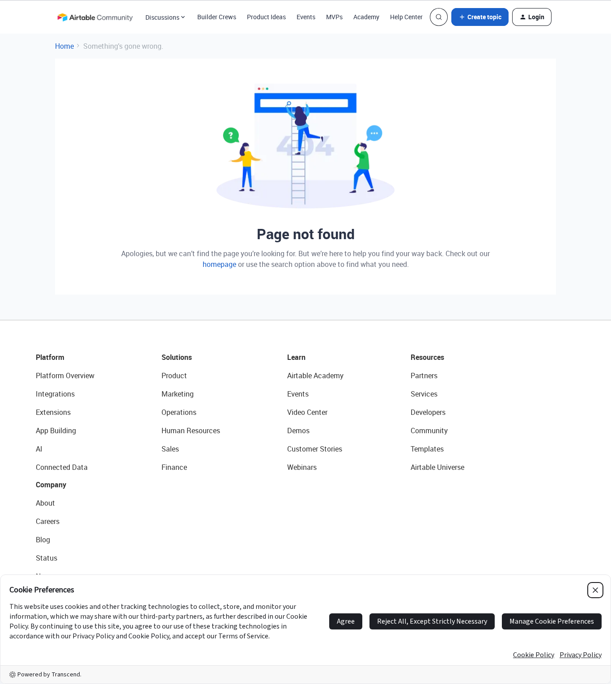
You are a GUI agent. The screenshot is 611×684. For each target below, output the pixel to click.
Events (306, 17)
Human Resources (190, 430)
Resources (427, 357)
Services (424, 394)
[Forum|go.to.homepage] (95, 17)
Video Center (307, 412)
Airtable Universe (437, 467)
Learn (296, 357)
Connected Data (62, 467)
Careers (47, 521)
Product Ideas (266, 17)
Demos (298, 430)
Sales (170, 449)
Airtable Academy (315, 375)
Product (174, 375)
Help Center (406, 17)
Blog (43, 540)
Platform (50, 357)
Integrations (55, 394)
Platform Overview (65, 375)
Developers (428, 412)
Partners (424, 375)
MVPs (334, 17)
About (45, 503)
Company (51, 485)
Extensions (53, 412)
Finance (174, 467)
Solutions (176, 357)
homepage (219, 264)
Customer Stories (314, 449)
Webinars (302, 467)
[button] (480, 17)
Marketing (177, 394)
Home (64, 46)
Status (46, 558)
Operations (178, 412)
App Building (56, 430)
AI (39, 449)
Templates (427, 449)
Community (429, 430)
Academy (366, 17)
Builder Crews (216, 17)
